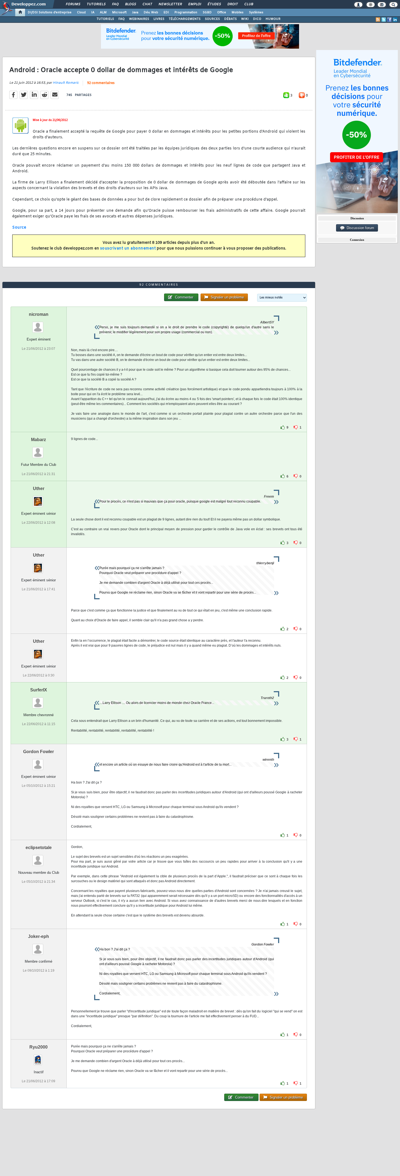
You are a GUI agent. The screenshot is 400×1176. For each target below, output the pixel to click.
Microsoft (119, 12)
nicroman (38, 314)
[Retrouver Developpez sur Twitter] (383, 19)
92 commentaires (101, 83)
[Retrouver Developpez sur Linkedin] (395, 19)
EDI (166, 12)
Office (221, 12)
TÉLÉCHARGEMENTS (185, 19)
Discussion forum (359, 228)
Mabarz (38, 439)
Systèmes (256, 12)
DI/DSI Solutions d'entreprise (50, 12)
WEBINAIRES (139, 19)
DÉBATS (230, 19)
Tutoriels (96, 4)
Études (214, 4)
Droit (232, 4)
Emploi (194, 4)
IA (92, 12)
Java (135, 12)
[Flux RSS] (378, 19)
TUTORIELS (105, 19)
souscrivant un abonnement (128, 248)
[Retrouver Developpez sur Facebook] (389, 19)
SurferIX (38, 690)
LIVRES (158, 19)
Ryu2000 (38, 1047)
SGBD (207, 12)
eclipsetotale (39, 847)
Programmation (185, 12)
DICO (257, 19)
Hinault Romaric (66, 83)
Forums (73, 4)
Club (248, 4)
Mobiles (238, 12)
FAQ (115, 4)
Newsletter (170, 4)
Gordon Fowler (38, 751)
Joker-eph (38, 936)
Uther (38, 488)
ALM (103, 12)
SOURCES (212, 19)
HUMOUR (273, 19)
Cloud (81, 12)
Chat (147, 4)
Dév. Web (151, 12)
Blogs (130, 4)
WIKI (245, 19)
